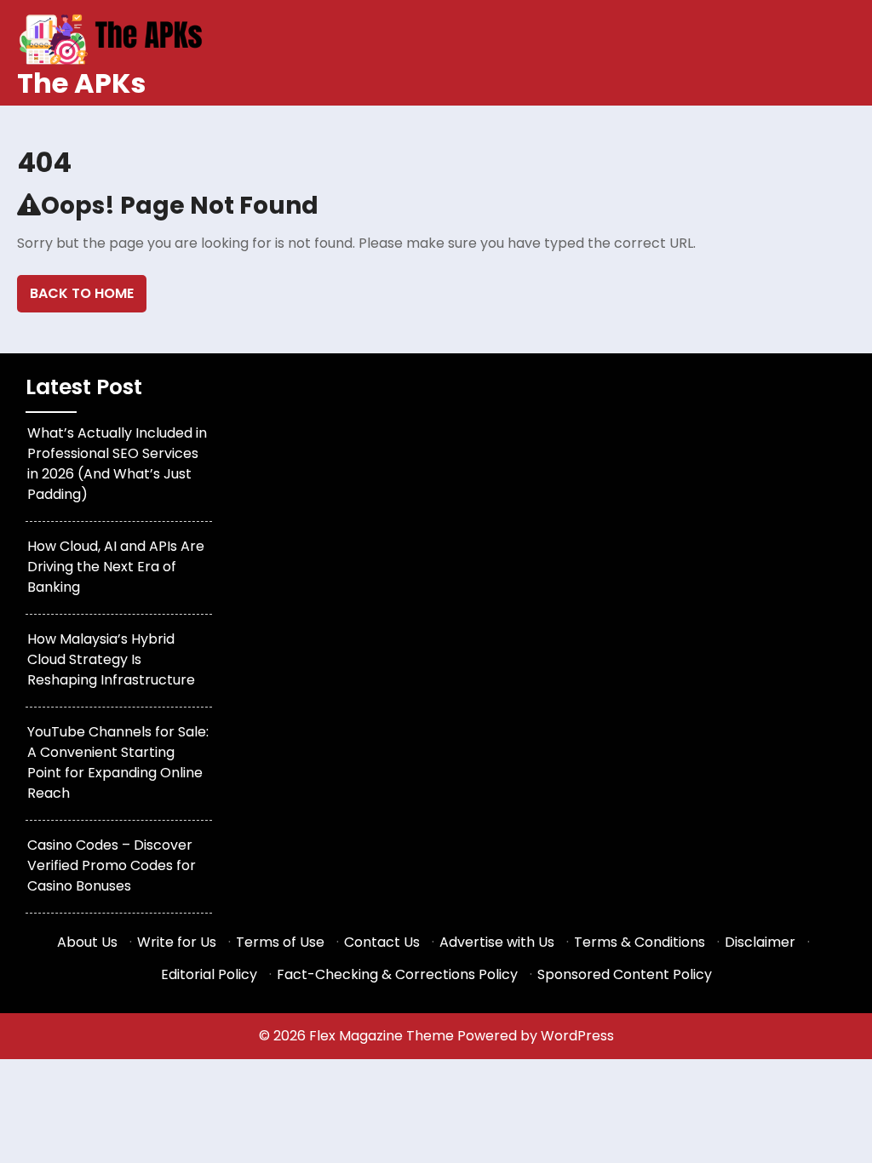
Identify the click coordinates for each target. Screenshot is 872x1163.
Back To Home (82, 293)
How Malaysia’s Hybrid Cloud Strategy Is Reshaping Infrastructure (111, 659)
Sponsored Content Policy (624, 974)
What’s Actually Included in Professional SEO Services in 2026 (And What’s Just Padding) (117, 463)
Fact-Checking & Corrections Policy (397, 974)
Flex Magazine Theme (383, 1036)
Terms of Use (280, 942)
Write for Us (176, 942)
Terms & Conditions (639, 942)
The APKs (81, 83)
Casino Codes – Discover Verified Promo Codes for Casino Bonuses (111, 865)
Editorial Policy (209, 974)
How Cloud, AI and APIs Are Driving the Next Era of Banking (115, 566)
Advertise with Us (496, 942)
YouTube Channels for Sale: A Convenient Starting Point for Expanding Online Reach (118, 762)
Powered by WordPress (535, 1036)
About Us (87, 942)
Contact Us (382, 942)
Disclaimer (760, 942)
